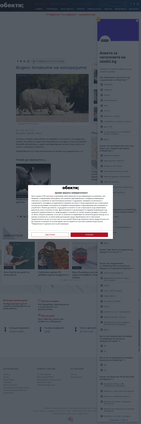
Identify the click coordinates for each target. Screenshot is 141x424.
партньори (49, 196)
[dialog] (70, 212)
